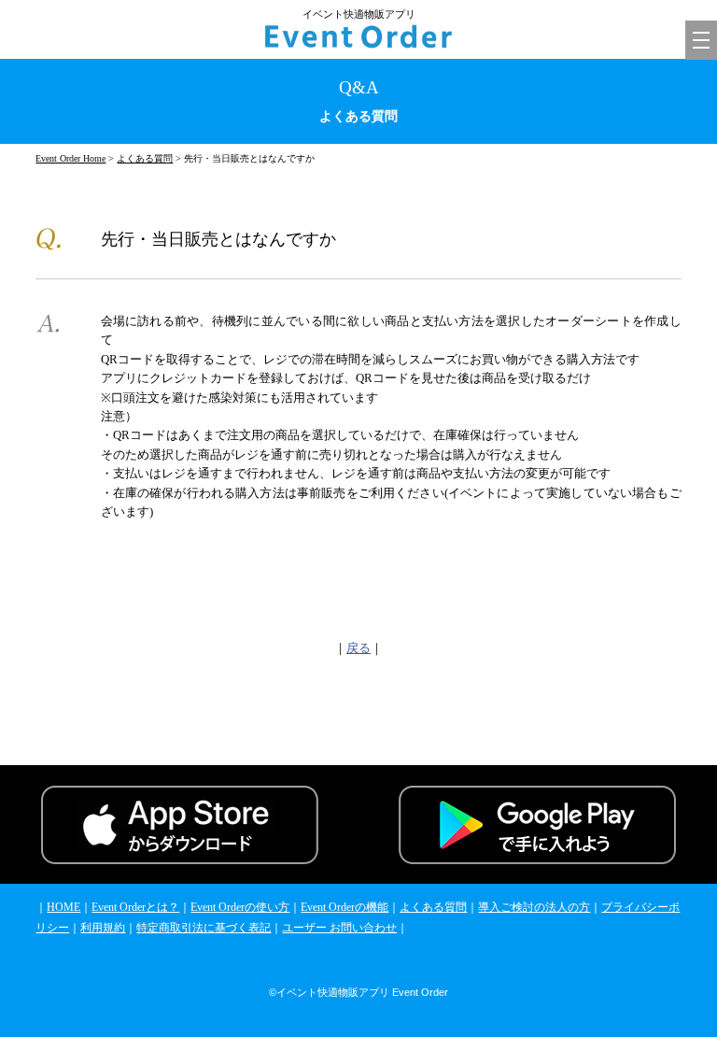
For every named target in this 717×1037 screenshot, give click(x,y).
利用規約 (102, 927)
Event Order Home (70, 158)
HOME (63, 907)
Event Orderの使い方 (239, 907)
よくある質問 (145, 158)
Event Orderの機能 (344, 907)
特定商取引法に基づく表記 (203, 927)
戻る (358, 648)
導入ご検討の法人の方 (534, 907)
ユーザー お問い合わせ (339, 927)
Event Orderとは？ (135, 907)
